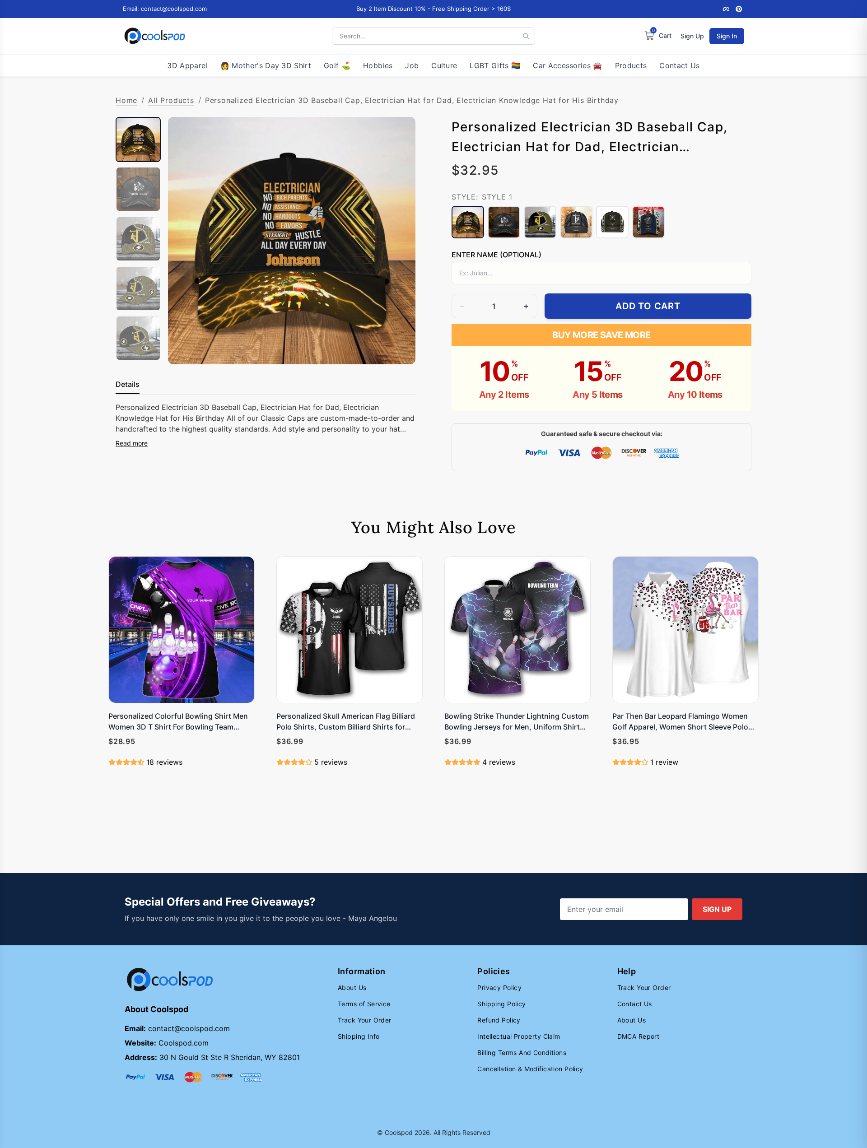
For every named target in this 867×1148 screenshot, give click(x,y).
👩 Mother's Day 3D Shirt (265, 65)
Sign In (727, 36)
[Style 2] (504, 222)
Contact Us (679, 65)
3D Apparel (187, 65)
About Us (352, 987)
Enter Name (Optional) (496, 254)
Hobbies (377, 65)
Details (128, 384)
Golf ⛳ (337, 65)
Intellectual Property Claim (518, 1036)
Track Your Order (365, 1020)
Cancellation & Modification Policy (530, 1069)
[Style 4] (576, 222)
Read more (132, 443)
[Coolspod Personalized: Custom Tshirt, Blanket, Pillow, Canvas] (154, 36)
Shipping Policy (501, 1004)
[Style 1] (468, 222)
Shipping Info (358, 1036)
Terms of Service (364, 1004)
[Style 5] (612, 222)
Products (631, 65)
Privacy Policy (499, 987)
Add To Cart (648, 306)
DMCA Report (638, 1036)
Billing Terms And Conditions (521, 1052)
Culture (444, 65)
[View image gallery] (399, 348)
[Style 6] (648, 222)
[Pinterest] (738, 9)
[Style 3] (540, 222)
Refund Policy (498, 1020)
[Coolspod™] (170, 980)
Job (412, 65)
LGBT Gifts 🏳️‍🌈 (495, 65)
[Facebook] (726, 9)
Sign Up (692, 36)
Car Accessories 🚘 (567, 65)
